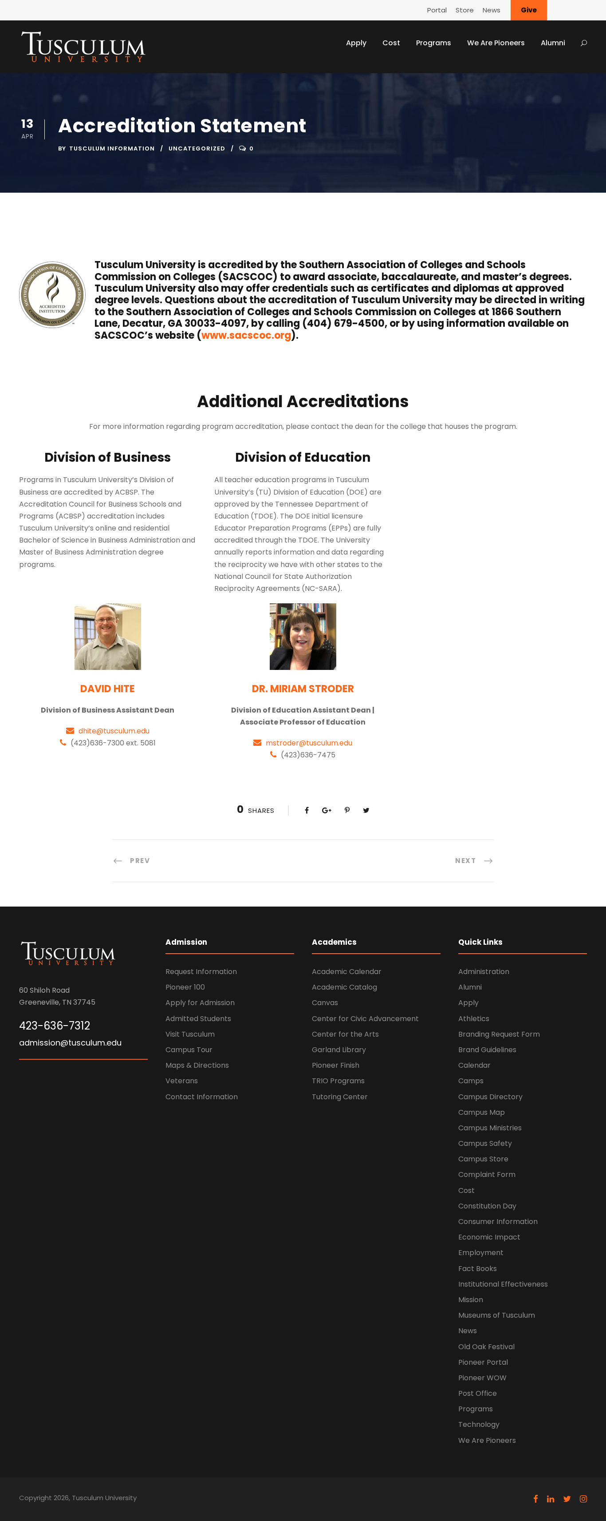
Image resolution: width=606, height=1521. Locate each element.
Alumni (553, 43)
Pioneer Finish (335, 1065)
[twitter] (567, 1499)
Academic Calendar (347, 971)
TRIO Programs (338, 1081)
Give (529, 10)
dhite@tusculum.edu (114, 731)
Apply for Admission (200, 1003)
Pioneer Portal (483, 1362)
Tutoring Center (340, 1097)
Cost (391, 43)
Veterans (181, 1081)
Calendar (474, 1065)
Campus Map (481, 1112)
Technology (479, 1424)
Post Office (477, 1393)
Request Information (201, 971)
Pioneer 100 (185, 987)
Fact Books (477, 1269)
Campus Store (483, 1159)
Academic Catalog (344, 987)
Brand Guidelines (487, 1050)
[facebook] (535, 1499)
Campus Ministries (490, 1128)
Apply (356, 43)
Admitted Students (198, 1019)
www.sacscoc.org (246, 335)
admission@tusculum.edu (70, 1042)
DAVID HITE (107, 689)
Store (465, 10)
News (491, 10)
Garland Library (339, 1050)
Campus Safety (485, 1143)
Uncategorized (197, 148)
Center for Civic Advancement (365, 1019)
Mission (470, 1300)
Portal (437, 10)
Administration (483, 971)
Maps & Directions (197, 1065)
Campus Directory (490, 1097)
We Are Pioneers (496, 43)
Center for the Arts (345, 1034)
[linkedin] (550, 1499)
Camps (471, 1081)
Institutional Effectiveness (503, 1284)
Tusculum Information (112, 148)
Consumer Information (498, 1221)
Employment (481, 1253)
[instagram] (583, 1499)
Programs (433, 43)
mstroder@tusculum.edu (309, 743)
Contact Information (201, 1097)
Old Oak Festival (486, 1347)
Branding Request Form (499, 1034)
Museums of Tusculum (496, 1315)
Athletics (473, 1019)
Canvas (325, 1003)
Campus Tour (188, 1050)
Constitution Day (487, 1206)
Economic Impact (489, 1237)
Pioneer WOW (482, 1378)
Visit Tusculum (190, 1034)
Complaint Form (486, 1174)
